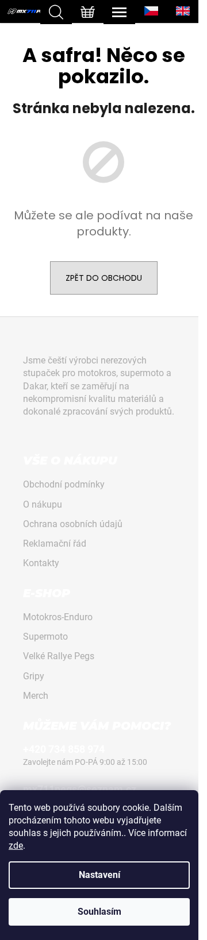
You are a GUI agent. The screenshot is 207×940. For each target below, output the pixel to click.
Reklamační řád (54, 543)
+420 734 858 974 (64, 749)
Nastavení (99, 874)
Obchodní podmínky (64, 484)
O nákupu (42, 504)
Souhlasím (99, 911)
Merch (35, 695)
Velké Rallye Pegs (58, 656)
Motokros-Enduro (58, 617)
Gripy (33, 676)
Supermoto (45, 636)
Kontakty (41, 563)
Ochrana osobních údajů (72, 524)
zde (16, 845)
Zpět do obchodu (104, 278)
